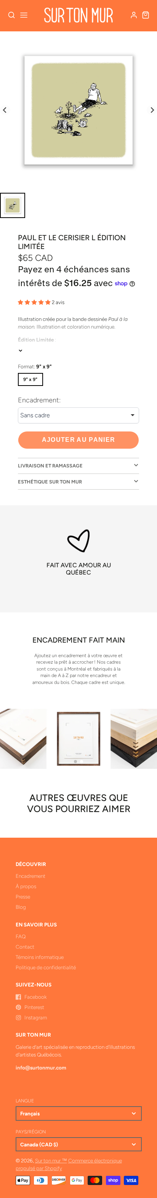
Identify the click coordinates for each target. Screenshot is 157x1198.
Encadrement (30, 876)
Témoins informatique (40, 957)
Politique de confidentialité (46, 967)
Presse (23, 897)
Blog (21, 907)
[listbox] (78, 415)
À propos (26, 886)
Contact (25, 947)
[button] (75, 761)
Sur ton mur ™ (51, 1160)
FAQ (21, 936)
